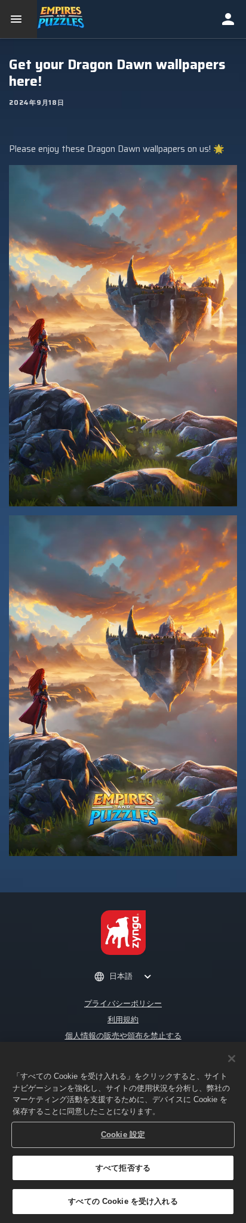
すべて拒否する (123, 1167)
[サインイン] (228, 19)
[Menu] (18, 19)
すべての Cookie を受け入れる (122, 1201)
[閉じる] (232, 1058)
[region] (123, 1132)
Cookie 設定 (123, 1134)
